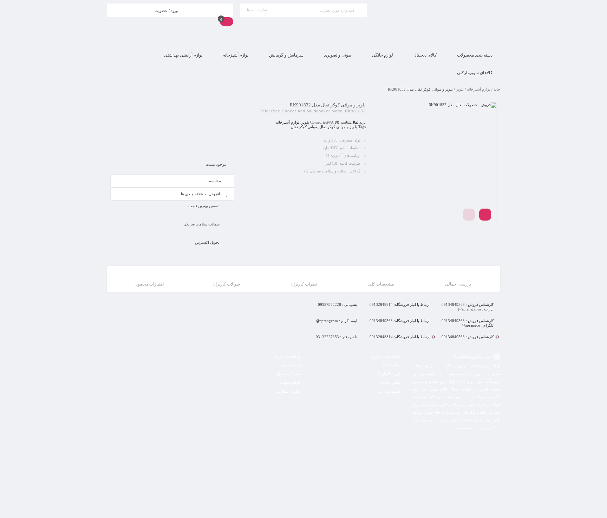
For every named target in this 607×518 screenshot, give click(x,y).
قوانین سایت (290, 382)
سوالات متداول (288, 374)
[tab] (458, 279)
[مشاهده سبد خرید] (226, 21)
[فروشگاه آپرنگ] (437, 23)
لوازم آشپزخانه (478, 89)
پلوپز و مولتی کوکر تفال (338, 127)
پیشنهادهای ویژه (387, 391)
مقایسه (215, 181)
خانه (497, 89)
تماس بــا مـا (390, 382)
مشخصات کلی (381, 284)
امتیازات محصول (149, 284)
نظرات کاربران (304, 284)
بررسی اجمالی (458, 284)
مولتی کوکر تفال (304, 127)
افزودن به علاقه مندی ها (200, 194)
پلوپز (460, 89)
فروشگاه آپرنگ (388, 374)
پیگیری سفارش (288, 391)
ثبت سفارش (290, 365)
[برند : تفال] (172, 128)
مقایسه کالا (391, 365)
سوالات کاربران (226, 284)
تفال (354, 122)
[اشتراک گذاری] (485, 214)
